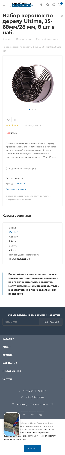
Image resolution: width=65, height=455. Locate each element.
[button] (29, 109)
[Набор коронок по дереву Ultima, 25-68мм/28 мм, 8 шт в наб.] (32, 83)
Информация (12, 371)
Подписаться (51, 322)
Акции (7, 347)
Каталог (8, 339)
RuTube (40, 414)
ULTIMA (21, 183)
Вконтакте (24, 414)
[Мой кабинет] (53, 4)
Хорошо (32, 448)
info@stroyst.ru (35, 397)
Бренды (8, 355)
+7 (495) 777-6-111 (33, 391)
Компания (10, 363)
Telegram (32, 414)
